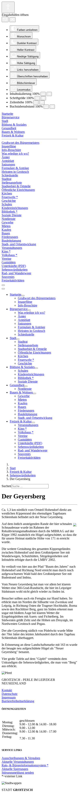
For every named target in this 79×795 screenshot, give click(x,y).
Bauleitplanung (11, 240)
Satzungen (8, 164)
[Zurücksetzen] (5, 19)
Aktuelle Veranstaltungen (18, 761)
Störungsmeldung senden (18, 772)
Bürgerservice (10, 117)
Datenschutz (9, 694)
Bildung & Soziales (14, 124)
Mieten (6, 226)
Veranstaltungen (12, 247)
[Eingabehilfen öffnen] (8, 7)
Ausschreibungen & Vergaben (21, 758)
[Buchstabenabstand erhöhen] (52, 107)
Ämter (6, 157)
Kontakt (7, 690)
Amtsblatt (8, 161)
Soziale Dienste (11, 215)
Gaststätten (9, 262)
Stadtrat (6, 179)
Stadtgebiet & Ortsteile (16, 186)
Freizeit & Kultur (12, 135)
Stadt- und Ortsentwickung (19, 244)
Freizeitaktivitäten (13, 280)
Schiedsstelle (10, 175)
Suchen (6, 486)
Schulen (7, 204)
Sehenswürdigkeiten (15, 269)
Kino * (6, 251)
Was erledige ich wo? (15, 153)
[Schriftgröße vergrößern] (43, 98)
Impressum (9, 697)
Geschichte (9, 200)
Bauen (6, 233)
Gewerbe (7, 222)
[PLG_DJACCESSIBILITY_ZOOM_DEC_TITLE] (43, 94)
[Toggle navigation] (3, 285)
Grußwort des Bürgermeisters (20, 142)
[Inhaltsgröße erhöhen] (49, 94)
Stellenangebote (12, 182)
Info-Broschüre (11, 150)
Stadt (5, 121)
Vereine (6, 258)
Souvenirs (8, 276)
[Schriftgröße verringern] (37, 98)
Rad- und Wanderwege (16, 273)
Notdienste (8, 218)
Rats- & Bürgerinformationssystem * (25, 765)
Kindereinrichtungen (15, 208)
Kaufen (6, 229)
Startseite (7, 113)
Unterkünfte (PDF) (14, 266)
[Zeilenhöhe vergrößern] (42, 102)
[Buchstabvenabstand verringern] (46, 107)
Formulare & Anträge (15, 168)
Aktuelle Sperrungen (15, 769)
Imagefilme (9, 146)
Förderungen (10, 237)
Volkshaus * (9, 255)
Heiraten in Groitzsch (15, 171)
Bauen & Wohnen (13, 132)
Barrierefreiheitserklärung (18, 701)
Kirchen (7, 193)
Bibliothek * (9, 211)
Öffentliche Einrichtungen (18, 190)
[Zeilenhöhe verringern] (35, 102)
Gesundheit (9, 128)
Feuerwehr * (10, 197)
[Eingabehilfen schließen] (12, 19)
